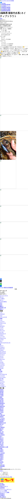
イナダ (1, 339)
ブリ (1, 360)
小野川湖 (2, 415)
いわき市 (2, 418)
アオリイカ (3, 323)
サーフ (1, 297)
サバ (1, 341)
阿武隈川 (2, 419)
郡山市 (1, 409)
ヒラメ (1, 329)
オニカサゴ (3, 351)
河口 (1, 303)
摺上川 (1, 438)
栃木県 (1, 401)
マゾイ (1, 356)
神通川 (1, 459)
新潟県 (1, 392)
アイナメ (2, 354)
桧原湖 (1, 391)
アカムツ (2, 347)
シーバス (2, 336)
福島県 (11, 287)
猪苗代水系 (6, 287)
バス (1, 312)
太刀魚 (1, 378)
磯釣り (1, 306)
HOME (1, 483)
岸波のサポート (4, 486)
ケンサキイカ (3, 374)
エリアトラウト (4, 295)
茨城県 (1, 398)
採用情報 (2, 487)
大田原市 (2, 435)
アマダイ (2, 363)
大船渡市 (2, 427)
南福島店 (2, 493)
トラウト (2, 321)
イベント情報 (3, 490)
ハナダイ (2, 384)
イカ (1, 320)
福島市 (1, 454)
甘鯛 (1, 371)
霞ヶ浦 (1, 442)
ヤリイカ (2, 330)
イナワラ (2, 365)
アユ (1, 315)
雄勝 (1, 448)
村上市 (1, 424)
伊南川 (1, 451)
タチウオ (2, 348)
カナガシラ (3, 333)
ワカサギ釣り (3, 301)
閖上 (1, 413)
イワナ (1, 287)
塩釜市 (1, 441)
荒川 (1, 460)
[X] (14, 281)
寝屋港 (1, 410)
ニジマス (2, 381)
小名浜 (1, 412)
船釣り (1, 309)
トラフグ (2, 375)
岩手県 (1, 400)
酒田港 (1, 416)
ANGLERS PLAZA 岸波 (6, 477)
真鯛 (1, 318)
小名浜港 (2, 453)
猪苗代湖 (2, 406)
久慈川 (1, 457)
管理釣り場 (3, 307)
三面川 (1, 445)
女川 (1, 425)
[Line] (14, 284)
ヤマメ (1, 345)
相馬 (1, 397)
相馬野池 (2, 403)
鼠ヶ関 (1, 432)
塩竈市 (1, 450)
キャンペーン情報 (4, 492)
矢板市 (1, 433)
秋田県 (1, 421)
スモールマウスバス (5, 342)
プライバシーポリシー (5, 489)
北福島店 (2, 495)
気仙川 (1, 439)
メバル (1, 332)
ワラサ (1, 357)
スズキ (1, 368)
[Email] (14, 282)
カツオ (1, 383)
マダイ (1, 335)
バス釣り (2, 298)
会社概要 (2, 484)
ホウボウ (2, 326)
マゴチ (1, 362)
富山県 (1, 444)
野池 (1, 430)
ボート (1, 300)
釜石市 (1, 428)
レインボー (3, 377)
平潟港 (1, 404)
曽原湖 (1, 407)
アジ (1, 324)
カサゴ (1, 366)
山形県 (1, 395)
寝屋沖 (1, 456)
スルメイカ (3, 338)
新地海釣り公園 (4, 447)
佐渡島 (1, 462)
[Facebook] (14, 279)
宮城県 (1, 394)
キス (1, 372)
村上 (1, 436)
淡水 (1, 18)
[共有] (14, 286)
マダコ (1, 350)
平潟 (1, 463)
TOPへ (1, 470)
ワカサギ (2, 314)
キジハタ (2, 359)
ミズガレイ (3, 386)
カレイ (1, 380)
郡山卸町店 (3, 496)
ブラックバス (3, 317)
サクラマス (3, 353)
